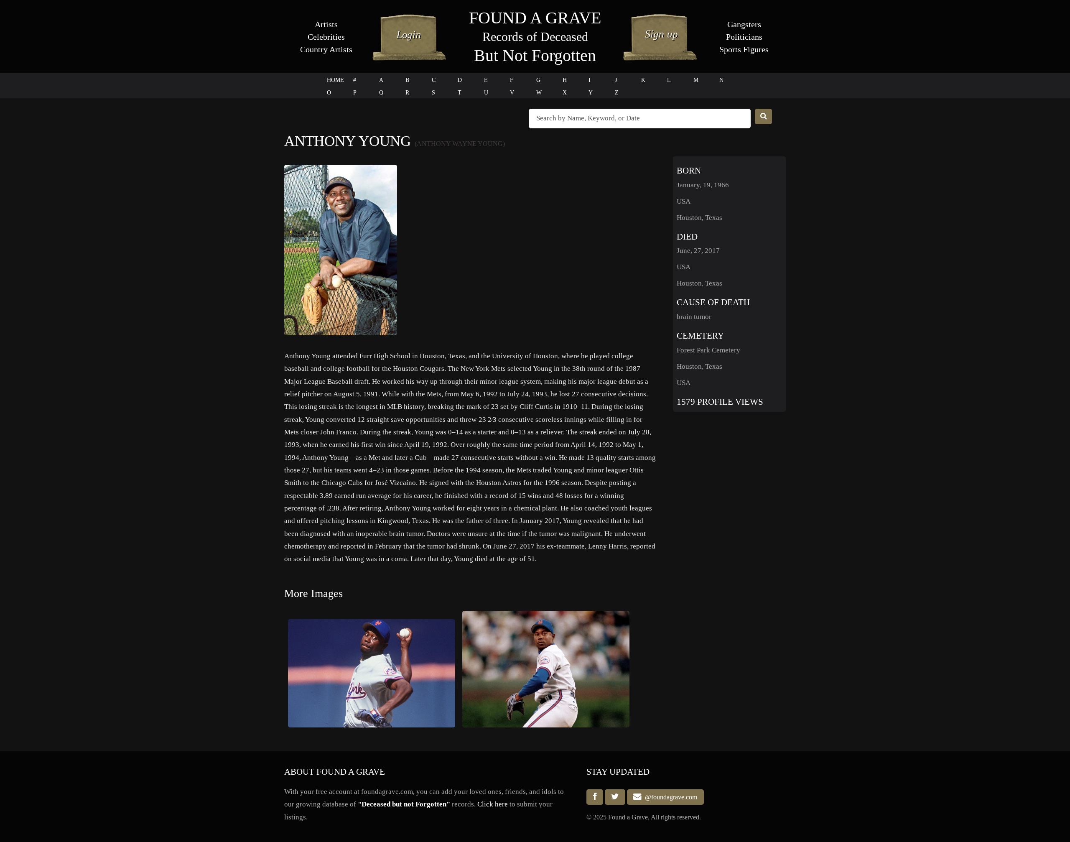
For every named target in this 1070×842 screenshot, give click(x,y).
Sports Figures (744, 49)
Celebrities (326, 36)
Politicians (744, 36)
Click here (492, 804)
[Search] (763, 116)
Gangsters (744, 24)
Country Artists (326, 49)
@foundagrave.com (669, 797)
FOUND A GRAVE (535, 17)
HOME (335, 80)
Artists (326, 24)
